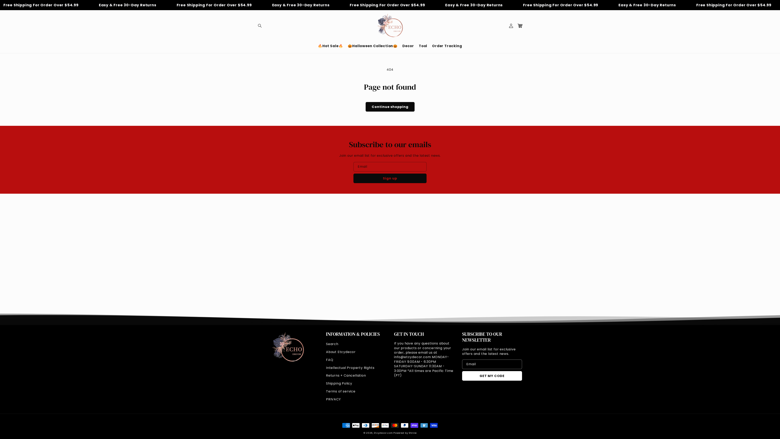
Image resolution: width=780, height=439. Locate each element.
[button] (260, 25)
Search (332, 344)
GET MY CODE (492, 376)
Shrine (413, 433)
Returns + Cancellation (346, 375)
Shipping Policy (339, 383)
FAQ (329, 360)
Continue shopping (390, 106)
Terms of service (340, 391)
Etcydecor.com (383, 433)
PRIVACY (333, 399)
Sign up (390, 178)
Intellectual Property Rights (350, 367)
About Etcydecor (341, 352)
